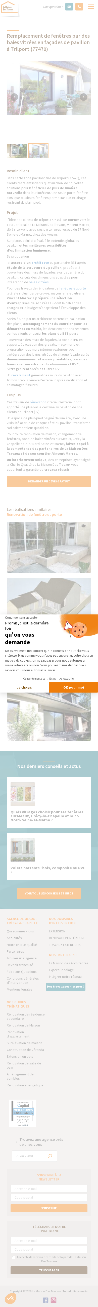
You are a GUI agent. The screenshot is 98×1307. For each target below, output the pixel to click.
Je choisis (24, 687)
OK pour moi (73, 687)
